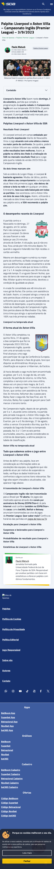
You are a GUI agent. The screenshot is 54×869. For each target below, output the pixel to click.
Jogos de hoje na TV (37, 519)
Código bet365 (8, 815)
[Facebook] (41, 691)
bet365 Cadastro (9, 787)
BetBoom (6, 741)
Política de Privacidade (13, 629)
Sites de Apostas (8, 37)
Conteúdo (11, 90)
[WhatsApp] (6, 691)
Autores (6, 670)
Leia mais (27, 853)
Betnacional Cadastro (12, 778)
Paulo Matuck (18, 47)
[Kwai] (34, 691)
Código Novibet (9, 811)
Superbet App (8, 717)
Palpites (6, 608)
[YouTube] (20, 691)
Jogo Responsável (11, 650)
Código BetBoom (9, 798)
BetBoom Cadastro (10, 770)
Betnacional (7, 750)
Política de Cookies (11, 619)
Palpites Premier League (25, 37)
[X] (48, 691)
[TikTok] (27, 691)
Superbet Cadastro (10, 774)
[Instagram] (13, 691)
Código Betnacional (11, 807)
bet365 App (7, 730)
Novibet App (7, 726)
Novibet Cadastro (10, 783)
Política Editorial (10, 639)
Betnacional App (9, 721)
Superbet (5, 745)
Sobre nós (7, 660)
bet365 (4, 758)
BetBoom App (8, 713)
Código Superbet (9, 802)
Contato (6, 681)
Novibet (5, 754)
